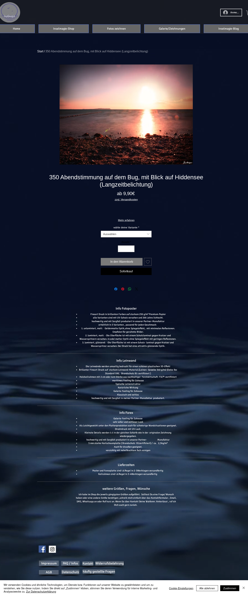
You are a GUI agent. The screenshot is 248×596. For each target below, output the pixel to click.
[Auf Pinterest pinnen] (123, 289)
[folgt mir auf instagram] (52, 549)
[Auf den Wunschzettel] (148, 262)
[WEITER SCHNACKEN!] (42, 549)
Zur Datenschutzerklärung (41, 591)
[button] (63, 28)
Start (40, 51)
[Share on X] (136, 289)
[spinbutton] (126, 249)
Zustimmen (229, 588)
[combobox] (126, 234)
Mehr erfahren (126, 220)
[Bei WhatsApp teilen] (129, 289)
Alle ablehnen (207, 588)
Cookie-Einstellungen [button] (181, 588)
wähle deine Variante (126, 227)
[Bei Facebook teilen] (116, 289)
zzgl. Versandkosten (126, 199)
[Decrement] (120, 249)
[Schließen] (243, 588)
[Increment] (131, 249)
